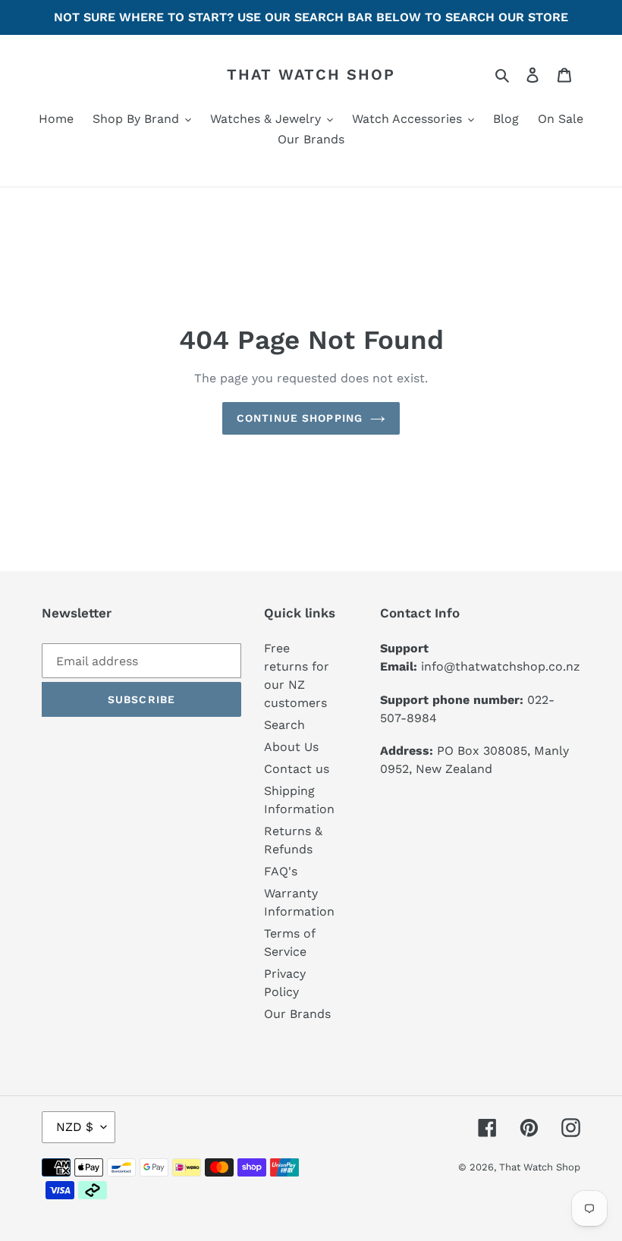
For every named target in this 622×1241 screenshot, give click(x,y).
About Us (291, 747)
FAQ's (280, 871)
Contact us (296, 769)
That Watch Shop (311, 74)
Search (284, 725)
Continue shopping (300, 418)
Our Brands (297, 1014)
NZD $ (74, 1127)
